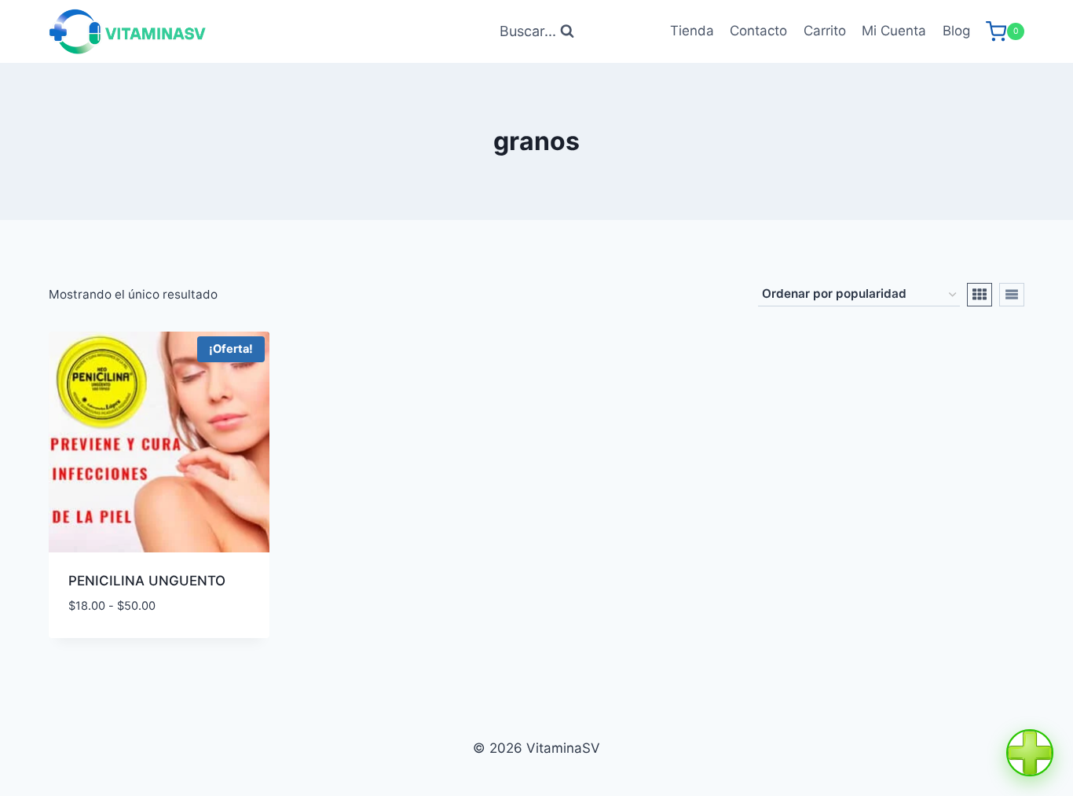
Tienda (692, 31)
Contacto (758, 31)
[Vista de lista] (1011, 294)
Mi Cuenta (894, 31)
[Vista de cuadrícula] (979, 294)
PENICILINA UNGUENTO (146, 581)
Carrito (825, 31)
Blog (956, 31)
